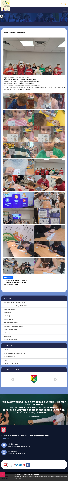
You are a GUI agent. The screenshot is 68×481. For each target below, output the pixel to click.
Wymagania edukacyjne (11, 323)
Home (41, 24)
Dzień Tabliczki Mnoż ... (58, 24)
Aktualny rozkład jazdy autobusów (14, 353)
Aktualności (48, 24)
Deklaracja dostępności (11, 333)
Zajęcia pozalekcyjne (10, 329)
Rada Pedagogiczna (10, 309)
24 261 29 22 (65, 4)
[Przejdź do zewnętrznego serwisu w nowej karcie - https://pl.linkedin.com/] (20, 465)
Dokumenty (7, 312)
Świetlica (6, 350)
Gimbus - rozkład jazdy (11, 363)
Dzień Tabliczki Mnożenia (14, 33)
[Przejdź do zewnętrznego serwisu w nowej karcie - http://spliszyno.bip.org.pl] (8, 465)
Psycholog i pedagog (10, 339)
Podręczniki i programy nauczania (14, 302)
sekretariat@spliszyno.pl (61, 3)
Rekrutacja (7, 316)
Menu (8, 298)
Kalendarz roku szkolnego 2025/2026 (15, 306)
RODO (5, 360)
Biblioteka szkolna (9, 357)
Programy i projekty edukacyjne (13, 326)
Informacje (11, 346)
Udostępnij (9, 277)
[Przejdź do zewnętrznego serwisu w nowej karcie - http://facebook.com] (28, 465)
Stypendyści (7, 336)
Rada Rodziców (8, 319)
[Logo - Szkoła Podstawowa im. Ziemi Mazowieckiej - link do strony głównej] (6, 6)
